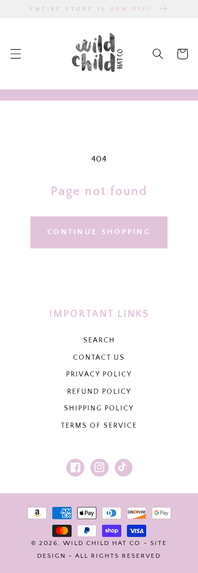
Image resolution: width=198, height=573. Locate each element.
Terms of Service (99, 426)
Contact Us (99, 358)
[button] (16, 54)
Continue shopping (99, 232)
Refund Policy (99, 392)
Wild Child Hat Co (102, 543)
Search (99, 340)
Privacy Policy (99, 374)
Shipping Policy (99, 408)
